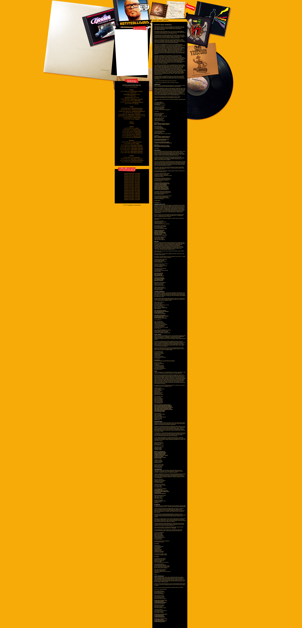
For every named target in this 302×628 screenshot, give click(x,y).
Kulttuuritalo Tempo (137, 135)
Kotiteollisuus (130, 205)
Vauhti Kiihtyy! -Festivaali (136, 91)
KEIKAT (160, 20)
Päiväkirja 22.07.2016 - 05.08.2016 (132, 194)
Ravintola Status (137, 129)
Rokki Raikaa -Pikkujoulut (136, 145)
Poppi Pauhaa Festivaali (129, 94)
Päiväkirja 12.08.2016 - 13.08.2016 (132, 193)
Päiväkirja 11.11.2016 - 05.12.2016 (132, 188)
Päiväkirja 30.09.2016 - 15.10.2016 (132, 191)
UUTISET (155, 20)
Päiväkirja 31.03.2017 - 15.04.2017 (132, 184)
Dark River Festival (129, 97)
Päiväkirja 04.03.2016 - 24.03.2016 (132, 198)
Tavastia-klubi (137, 112)
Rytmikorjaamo (137, 131)
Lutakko (137, 143)
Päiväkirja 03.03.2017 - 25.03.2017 (132, 185)
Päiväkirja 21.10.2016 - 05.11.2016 (132, 190)
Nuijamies (138, 134)
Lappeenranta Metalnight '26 (138, 111)
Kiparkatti (137, 119)
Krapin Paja (137, 157)
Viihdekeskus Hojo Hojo (137, 102)
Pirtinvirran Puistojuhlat (137, 109)
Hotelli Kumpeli (137, 117)
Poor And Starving (137, 205)
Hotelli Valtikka (138, 132)
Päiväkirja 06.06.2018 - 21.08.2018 (132, 173)
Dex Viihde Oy (134, 86)
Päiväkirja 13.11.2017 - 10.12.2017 (132, 179)
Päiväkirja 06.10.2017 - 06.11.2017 (132, 181)
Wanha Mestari (137, 137)
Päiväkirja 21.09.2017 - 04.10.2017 (132, 182)
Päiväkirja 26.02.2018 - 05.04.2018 (132, 175)
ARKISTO (165, 20)
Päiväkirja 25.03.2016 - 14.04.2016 (132, 196)
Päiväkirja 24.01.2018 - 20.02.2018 (132, 176)
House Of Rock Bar (137, 142)
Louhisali (137, 128)
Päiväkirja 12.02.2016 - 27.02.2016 (132, 199)
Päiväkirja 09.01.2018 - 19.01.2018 (132, 178)
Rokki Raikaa (137, 100)
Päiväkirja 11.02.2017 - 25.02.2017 (132, 187)
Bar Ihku (137, 103)
